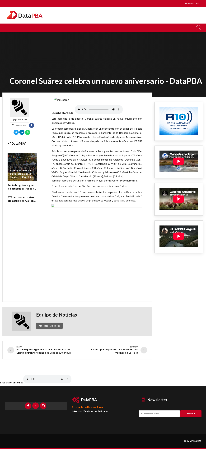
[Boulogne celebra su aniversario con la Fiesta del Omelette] (22, 167)
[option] (97, 100)
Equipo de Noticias (19, 120)
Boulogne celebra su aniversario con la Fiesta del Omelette (22, 174)
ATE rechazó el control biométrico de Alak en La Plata (21, 200)
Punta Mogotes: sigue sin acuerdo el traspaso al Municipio (21, 188)
